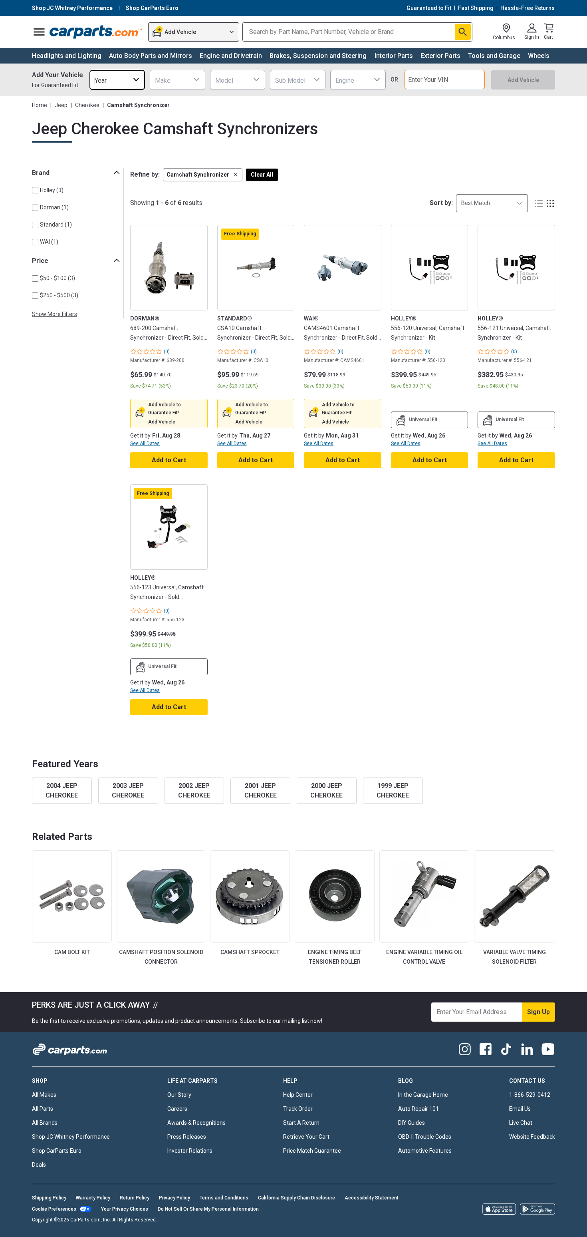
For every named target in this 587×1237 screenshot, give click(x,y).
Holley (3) (51, 190)
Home (39, 105)
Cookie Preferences (54, 1209)
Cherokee (87, 105)
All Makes (44, 1095)
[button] (202, 174)
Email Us (520, 1109)
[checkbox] (35, 190)
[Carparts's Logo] (96, 32)
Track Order (298, 1109)
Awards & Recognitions (196, 1123)
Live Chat (520, 1123)
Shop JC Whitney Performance (71, 1137)
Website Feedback (532, 1137)
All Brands (45, 1123)
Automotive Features (425, 1151)
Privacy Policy (174, 1198)
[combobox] (117, 79)
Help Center (298, 1095)
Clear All (262, 174)
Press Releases (186, 1137)
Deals (39, 1164)
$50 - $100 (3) (57, 278)
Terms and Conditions (224, 1198)
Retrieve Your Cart (306, 1137)
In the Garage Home (423, 1095)
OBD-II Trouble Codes (424, 1137)
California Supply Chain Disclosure (296, 1198)
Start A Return (301, 1123)
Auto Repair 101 (418, 1109)
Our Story (179, 1095)
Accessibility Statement (372, 1198)
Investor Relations (189, 1151)
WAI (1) (49, 242)
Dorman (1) (54, 207)
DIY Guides (411, 1123)
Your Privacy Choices (124, 1209)
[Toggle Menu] (39, 32)
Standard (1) (56, 224)
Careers (177, 1109)
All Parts (42, 1109)
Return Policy (134, 1198)
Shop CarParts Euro (56, 1151)
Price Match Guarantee (312, 1151)
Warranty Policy (93, 1198)
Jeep (61, 105)
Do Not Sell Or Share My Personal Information (208, 1209)
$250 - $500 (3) (59, 295)
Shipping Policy (49, 1198)
